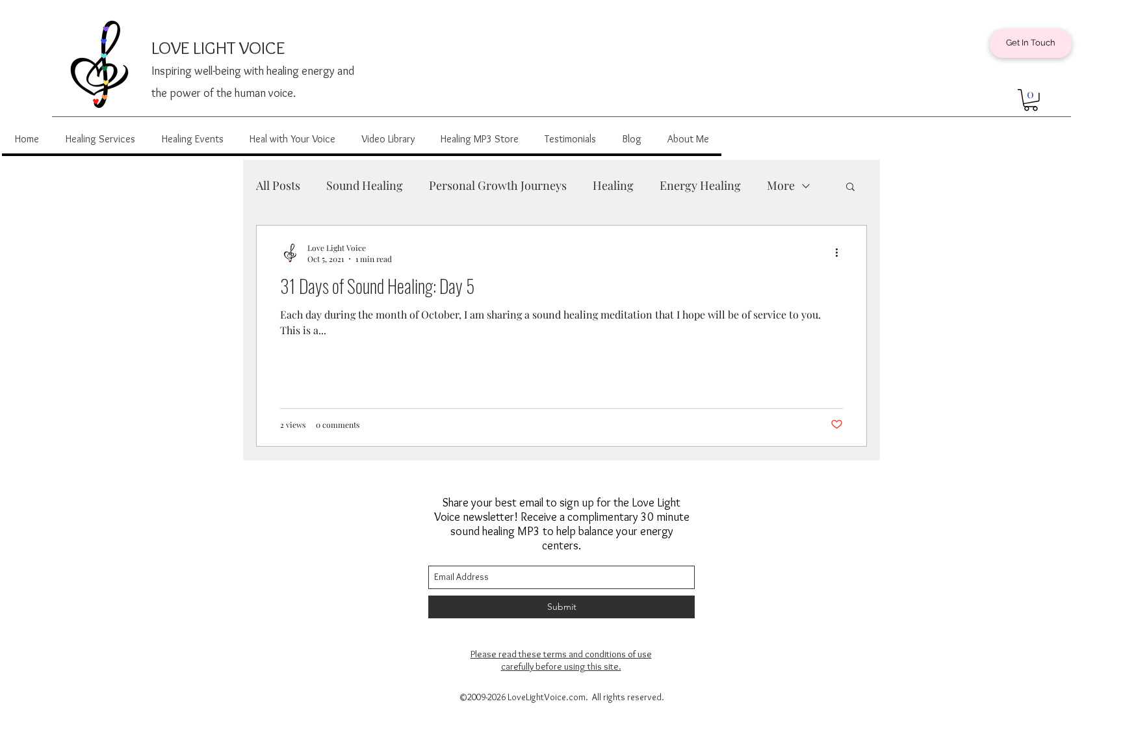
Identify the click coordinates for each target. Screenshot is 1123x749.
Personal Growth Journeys (498, 185)
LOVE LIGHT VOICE (218, 47)
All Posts (278, 185)
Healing (613, 185)
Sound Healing (364, 185)
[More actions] (841, 253)
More (781, 185)
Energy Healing (700, 185)
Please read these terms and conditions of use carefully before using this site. (561, 660)
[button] (1031, 100)
